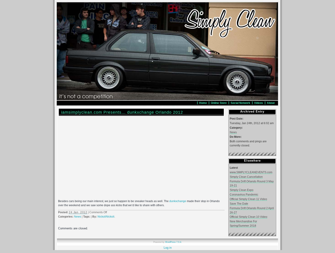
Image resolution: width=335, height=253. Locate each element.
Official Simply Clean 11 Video (248, 199)
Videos (258, 102)
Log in (168, 247)
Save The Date (239, 203)
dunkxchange (177, 201)
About (271, 102)
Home (203, 102)
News (77, 216)
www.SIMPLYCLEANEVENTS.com (251, 172)
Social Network (240, 102)
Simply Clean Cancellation (246, 176)
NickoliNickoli (106, 216)
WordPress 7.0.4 (173, 242)
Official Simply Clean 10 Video (248, 216)
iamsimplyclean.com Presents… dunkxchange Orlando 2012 (122, 112)
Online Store (219, 102)
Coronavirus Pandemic (244, 194)
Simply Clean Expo (241, 189)
